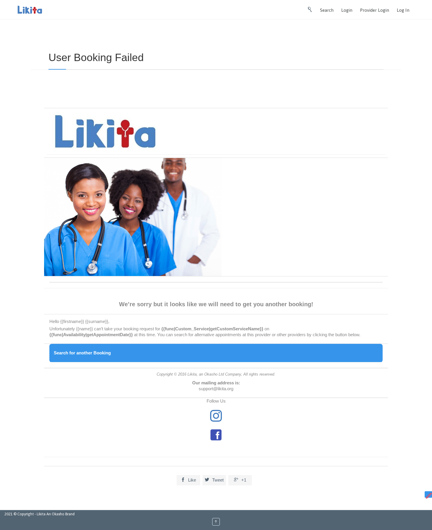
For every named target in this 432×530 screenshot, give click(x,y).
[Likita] (30, 9)
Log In (403, 10)
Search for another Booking (82, 352)
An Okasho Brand (60, 514)
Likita (41, 514)
